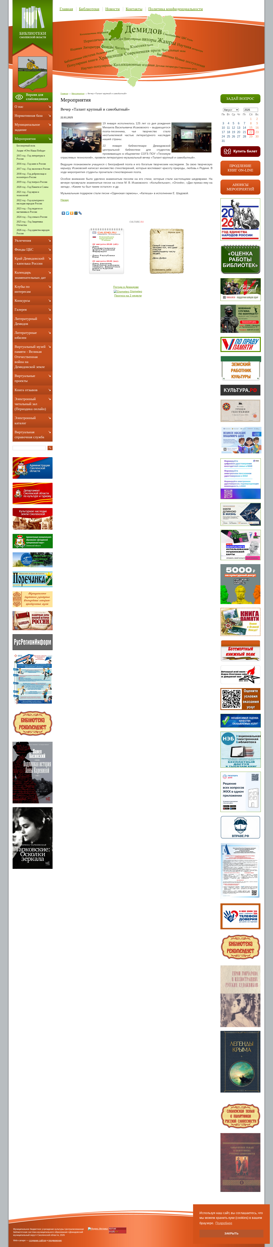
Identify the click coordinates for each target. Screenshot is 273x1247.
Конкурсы (22, 301)
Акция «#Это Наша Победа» (31, 150)
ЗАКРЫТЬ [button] (231, 1233)
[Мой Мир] (76, 213)
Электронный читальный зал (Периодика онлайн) (30, 404)
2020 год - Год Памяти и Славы (32, 187)
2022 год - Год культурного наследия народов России (30, 202)
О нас (19, 107)
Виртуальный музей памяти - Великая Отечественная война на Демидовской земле (30, 357)
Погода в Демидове (126, 287)
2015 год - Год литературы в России (31, 157)
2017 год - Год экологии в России (33, 168)
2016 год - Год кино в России (31, 163)
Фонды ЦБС (24, 249)
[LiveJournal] (80, 213)
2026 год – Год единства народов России (33, 232)
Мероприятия (78, 93)
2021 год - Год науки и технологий (28, 194)
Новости (112, 9)
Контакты (134, 9)
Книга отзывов (26, 390)
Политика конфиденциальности (175, 9)
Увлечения (23, 240)
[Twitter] (68, 213)
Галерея (21, 310)
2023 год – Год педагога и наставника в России (29, 210)
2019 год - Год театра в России (32, 182)
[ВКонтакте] (63, 213)
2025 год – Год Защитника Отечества (30, 223)
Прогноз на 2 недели (128, 295)
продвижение (55, 1240)
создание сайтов (37, 1240)
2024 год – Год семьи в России (32, 217)
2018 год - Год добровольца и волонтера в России (31, 175)
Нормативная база (29, 116)
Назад (65, 200)
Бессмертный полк (26, 145)
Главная (66, 9)
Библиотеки (89, 9)
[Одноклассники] (72, 213)
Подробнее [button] (223, 1223)
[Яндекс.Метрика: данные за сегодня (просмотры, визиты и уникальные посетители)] (98, 1228)
